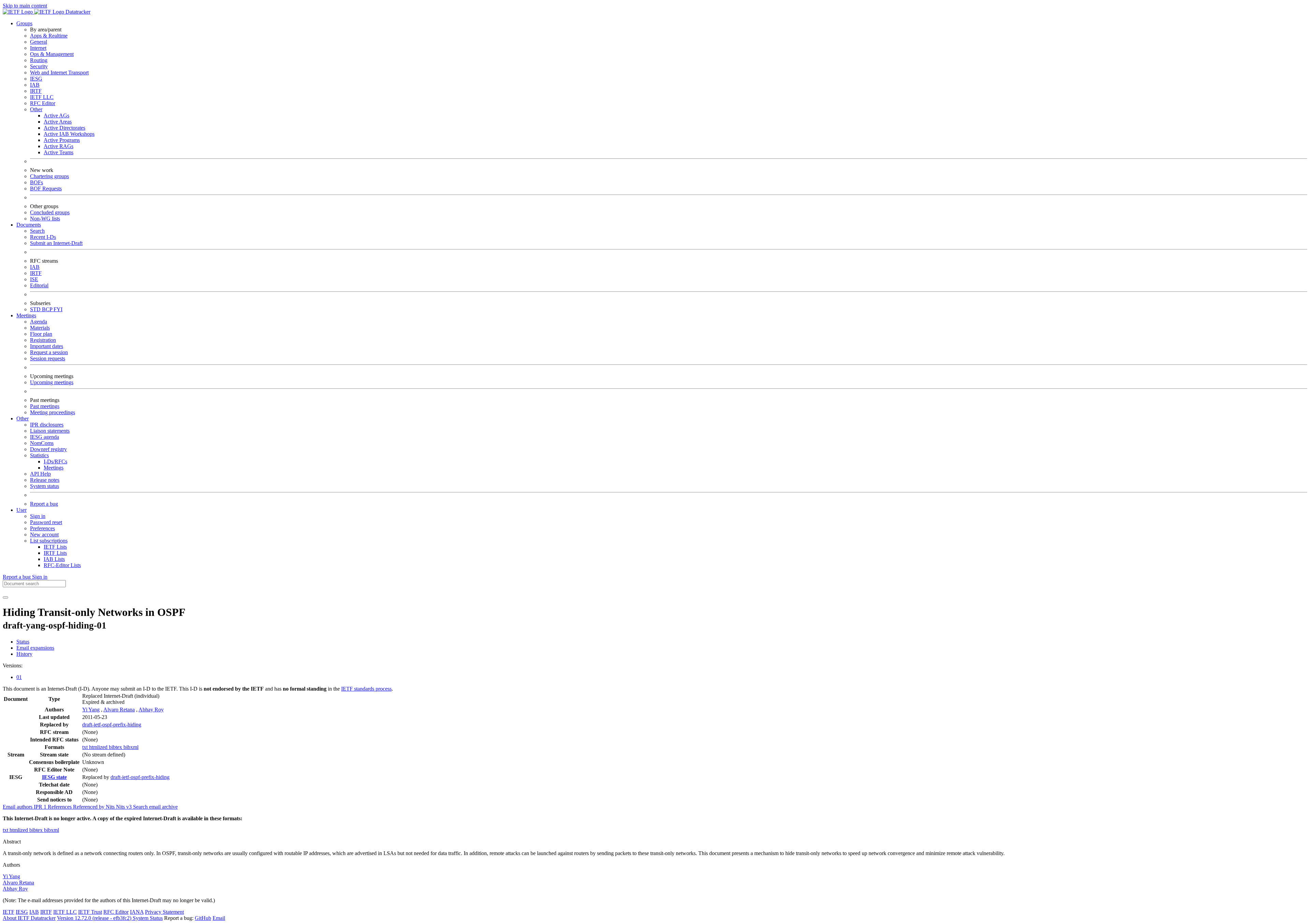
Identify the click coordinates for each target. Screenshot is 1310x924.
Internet (38, 48)
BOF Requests (46, 188)
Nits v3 (124, 807)
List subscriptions (49, 541)
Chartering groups (49, 176)
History (24, 654)
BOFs (36, 182)
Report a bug (44, 504)
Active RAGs (58, 146)
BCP (48, 309)
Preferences (42, 528)
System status (44, 486)
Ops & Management (52, 54)
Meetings (53, 468)
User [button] (21, 510)
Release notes (44, 480)
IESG (36, 79)
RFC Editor (42, 103)
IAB (35, 85)
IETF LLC (42, 97)
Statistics (39, 455)
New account (44, 534)
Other (36, 109)
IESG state (54, 777)
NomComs (42, 443)
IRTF (36, 91)
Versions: (13, 665)
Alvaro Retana (119, 709)
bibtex (116, 747)
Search (37, 231)
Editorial (39, 285)
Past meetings (44, 406)
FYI (58, 309)
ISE (34, 279)
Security (39, 66)
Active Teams (58, 152)
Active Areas (58, 122)
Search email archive (155, 807)
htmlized (99, 747)
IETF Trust (90, 912)
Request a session (49, 352)
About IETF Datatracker (29, 918)
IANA (137, 912)
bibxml (131, 747)
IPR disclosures (46, 425)
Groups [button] (24, 23)
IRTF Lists (55, 553)
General (38, 42)
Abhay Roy (151, 709)
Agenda (38, 321)
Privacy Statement (164, 912)
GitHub (203, 918)
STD (36, 309)
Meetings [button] (26, 315)
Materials (40, 328)
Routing (38, 60)
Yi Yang (91, 709)
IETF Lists (55, 547)
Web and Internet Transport (59, 72)
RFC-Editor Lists (62, 565)
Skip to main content (25, 6)
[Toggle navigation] (5, 597)
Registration (43, 340)
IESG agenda (44, 437)
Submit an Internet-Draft (56, 243)
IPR (41, 807)
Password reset (46, 522)
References (60, 807)
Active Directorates (64, 128)
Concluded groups (50, 212)
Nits (111, 807)
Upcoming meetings (51, 382)
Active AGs (56, 115)
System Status (148, 918)
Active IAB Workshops (69, 134)
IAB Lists (54, 559)
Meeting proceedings (52, 412)
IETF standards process (366, 689)
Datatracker (77, 12)
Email (219, 918)
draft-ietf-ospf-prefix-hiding (111, 724)
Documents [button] (28, 225)
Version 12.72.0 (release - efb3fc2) (95, 918)
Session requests (47, 358)
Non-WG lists (45, 218)
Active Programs (62, 140)
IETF (8, 912)
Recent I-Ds (43, 237)
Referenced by (89, 807)
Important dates (46, 346)
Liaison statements (50, 431)
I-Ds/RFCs (55, 461)
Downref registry (48, 449)
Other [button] (22, 418)
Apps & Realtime (49, 36)
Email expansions (35, 648)
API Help (40, 474)
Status (22, 642)
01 (19, 677)
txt (85, 747)
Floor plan (41, 334)
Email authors (18, 807)
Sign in (37, 516)
